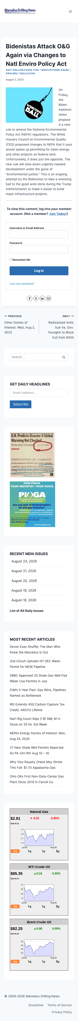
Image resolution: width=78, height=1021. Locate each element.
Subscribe (20, 404)
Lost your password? (22, 283)
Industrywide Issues (55, 70)
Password (16, 242)
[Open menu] (70, 11)
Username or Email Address (27, 227)
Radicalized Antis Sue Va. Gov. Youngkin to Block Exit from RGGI (61, 327)
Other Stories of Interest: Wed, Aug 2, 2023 (19, 324)
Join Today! (58, 214)
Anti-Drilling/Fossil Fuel (22, 70)
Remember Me (21, 259)
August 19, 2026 (23, 590)
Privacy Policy (62, 1012)
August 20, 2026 (24, 581)
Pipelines (12, 73)
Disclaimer (36, 1005)
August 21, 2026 (23, 571)
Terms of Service (59, 1005)
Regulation (27, 73)
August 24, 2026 (24, 561)
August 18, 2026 (23, 600)
